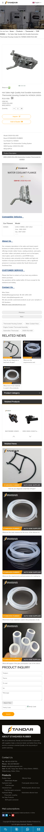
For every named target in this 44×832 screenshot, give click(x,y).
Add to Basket (15, 122)
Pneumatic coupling (11, 795)
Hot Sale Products (8, 797)
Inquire (15, 116)
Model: (6, 135)
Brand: (6, 138)
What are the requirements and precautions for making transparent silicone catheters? (30, 361)
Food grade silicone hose (30, 783)
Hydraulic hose (7, 783)
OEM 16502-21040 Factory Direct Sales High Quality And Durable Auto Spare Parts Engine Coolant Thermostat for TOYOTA (31, 431)
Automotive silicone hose (26, 792)
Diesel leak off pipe (11, 780)
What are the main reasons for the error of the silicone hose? (22, 532)
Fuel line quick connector (13, 790)
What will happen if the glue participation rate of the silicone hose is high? (22, 663)
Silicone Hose (22, 778)
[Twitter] (9, 815)
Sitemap (29, 824)
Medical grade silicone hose (31, 788)
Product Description (10, 153)
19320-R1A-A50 (27, 330)
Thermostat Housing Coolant (12, 323)
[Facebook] (3, 815)
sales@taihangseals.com (14, 766)
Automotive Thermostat (11, 330)
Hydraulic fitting (7, 792)
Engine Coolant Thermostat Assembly (15, 327)
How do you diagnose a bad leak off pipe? (11, 361)
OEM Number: (8, 146)
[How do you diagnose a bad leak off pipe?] (12, 349)
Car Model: (7, 141)
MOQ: (5, 148)
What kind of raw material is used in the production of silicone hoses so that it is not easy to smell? (11, 387)
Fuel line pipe (9, 785)
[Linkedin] (6, 815)
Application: (7, 143)
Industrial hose (7, 788)
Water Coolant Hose (32, 323)
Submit (8, 714)
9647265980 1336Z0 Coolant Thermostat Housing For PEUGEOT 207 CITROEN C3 (13, 431)
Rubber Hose (6, 778)
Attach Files (7, 703)
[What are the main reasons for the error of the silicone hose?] (22, 511)
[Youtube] (13, 815)
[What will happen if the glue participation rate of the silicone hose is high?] (22, 642)
